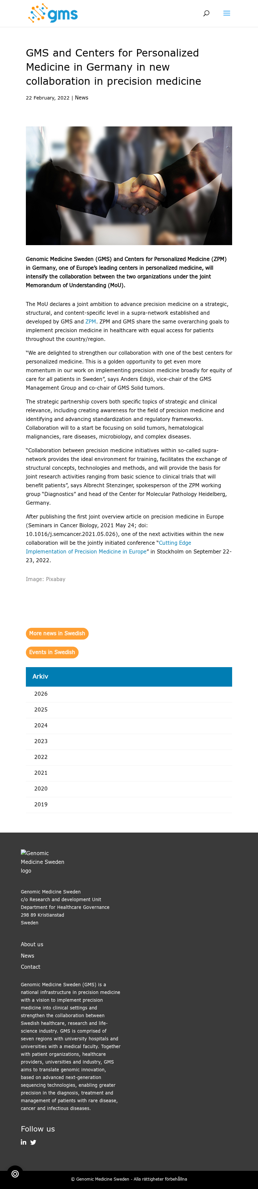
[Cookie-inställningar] (15, 1173)
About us (32, 944)
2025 (41, 710)
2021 (41, 773)
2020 (41, 789)
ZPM (90, 321)
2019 (41, 804)
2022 (41, 757)
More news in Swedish (57, 633)
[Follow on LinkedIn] (23, 1143)
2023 (41, 741)
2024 (41, 725)
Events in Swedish (52, 652)
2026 (41, 694)
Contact (30, 967)
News (81, 98)
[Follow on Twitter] (31, 1143)
